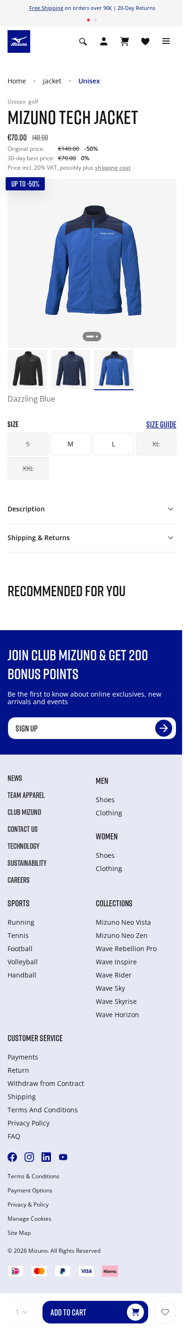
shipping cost (113, 168)
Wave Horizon (117, 1014)
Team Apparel (26, 795)
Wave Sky (110, 988)
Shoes (105, 799)
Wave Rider (114, 974)
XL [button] (155, 443)
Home (17, 80)
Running (21, 922)
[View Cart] (124, 41)
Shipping (22, 1096)
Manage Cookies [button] (29, 1219)
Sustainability (27, 863)
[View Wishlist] (145, 41)
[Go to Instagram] (29, 1157)
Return (18, 1070)
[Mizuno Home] (19, 40)
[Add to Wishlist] (165, 1312)
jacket (52, 80)
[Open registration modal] (103, 41)
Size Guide (161, 424)
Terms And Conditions (43, 1109)
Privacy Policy (29, 1122)
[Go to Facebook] (12, 1157)
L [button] (113, 443)
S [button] (28, 443)
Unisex (89, 80)
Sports (19, 903)
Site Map (19, 1233)
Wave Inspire (116, 961)
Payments (23, 1056)
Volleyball (23, 961)
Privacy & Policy (28, 1204)
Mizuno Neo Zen (122, 935)
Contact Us (23, 829)
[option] (27, 369)
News (15, 778)
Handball (22, 974)
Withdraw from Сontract (46, 1083)
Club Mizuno (24, 812)
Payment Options (30, 1190)
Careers (19, 880)
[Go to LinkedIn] (46, 1157)
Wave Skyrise (116, 1001)
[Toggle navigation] (166, 41)
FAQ (14, 1136)
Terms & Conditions (33, 1176)
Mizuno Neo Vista (123, 922)
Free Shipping (46, 7)
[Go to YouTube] (63, 1157)
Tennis (18, 935)
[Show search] (83, 41)
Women (106, 836)
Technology (24, 846)
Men (102, 780)
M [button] (70, 443)
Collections (114, 903)
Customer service (35, 1038)
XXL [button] (28, 468)
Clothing (109, 812)
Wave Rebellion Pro (126, 948)
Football (20, 948)
